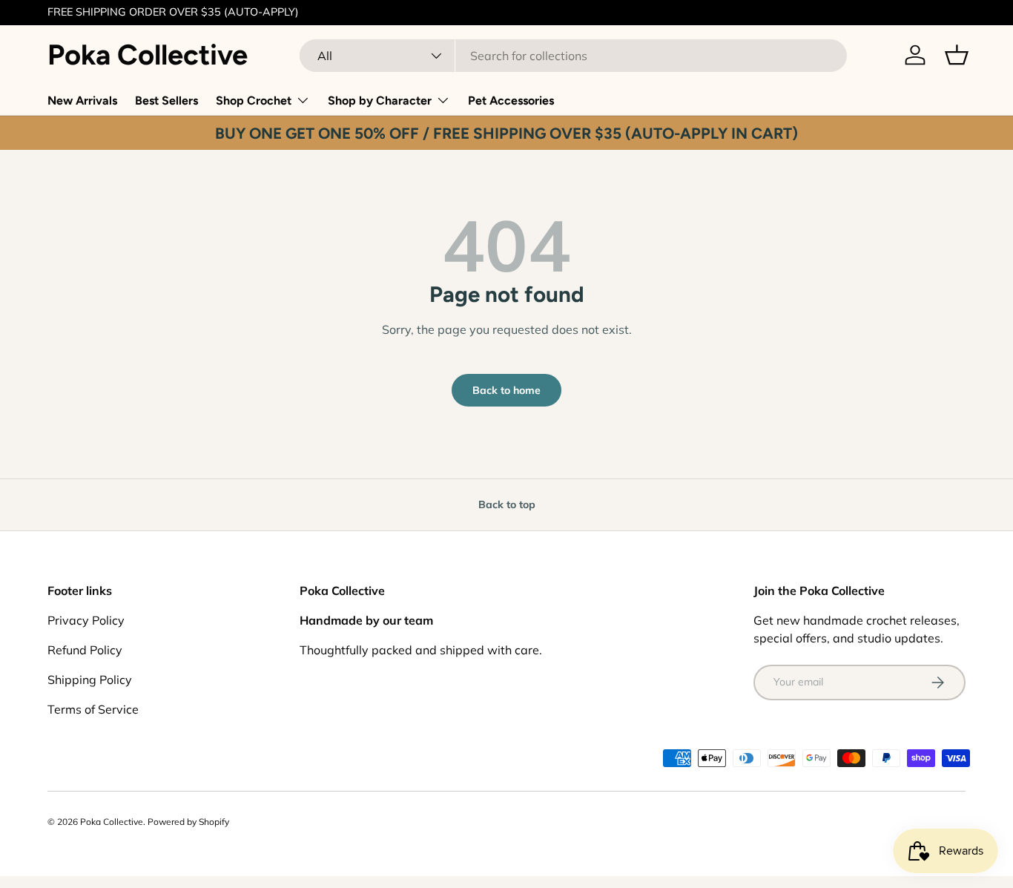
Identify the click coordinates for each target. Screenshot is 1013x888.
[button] (956, 55)
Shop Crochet (253, 100)
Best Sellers (166, 100)
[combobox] (573, 55)
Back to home (506, 390)
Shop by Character (380, 100)
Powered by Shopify (188, 821)
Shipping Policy (89, 679)
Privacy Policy (86, 620)
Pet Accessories (511, 100)
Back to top (506, 504)
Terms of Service (93, 709)
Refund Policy (84, 649)
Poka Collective (111, 821)
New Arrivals (82, 100)
